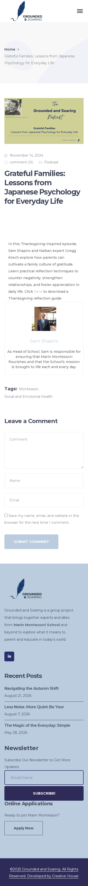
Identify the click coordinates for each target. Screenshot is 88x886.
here (38, 291)
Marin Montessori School (37, 625)
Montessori (28, 389)
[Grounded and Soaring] (24, 11)
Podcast (51, 162)
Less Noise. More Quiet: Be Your (34, 707)
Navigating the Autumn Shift (31, 688)
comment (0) (21, 162)
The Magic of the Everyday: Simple (37, 725)
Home (9, 49)
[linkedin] (9, 656)
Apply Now (23, 828)
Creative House (65, 876)
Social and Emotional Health (28, 396)
